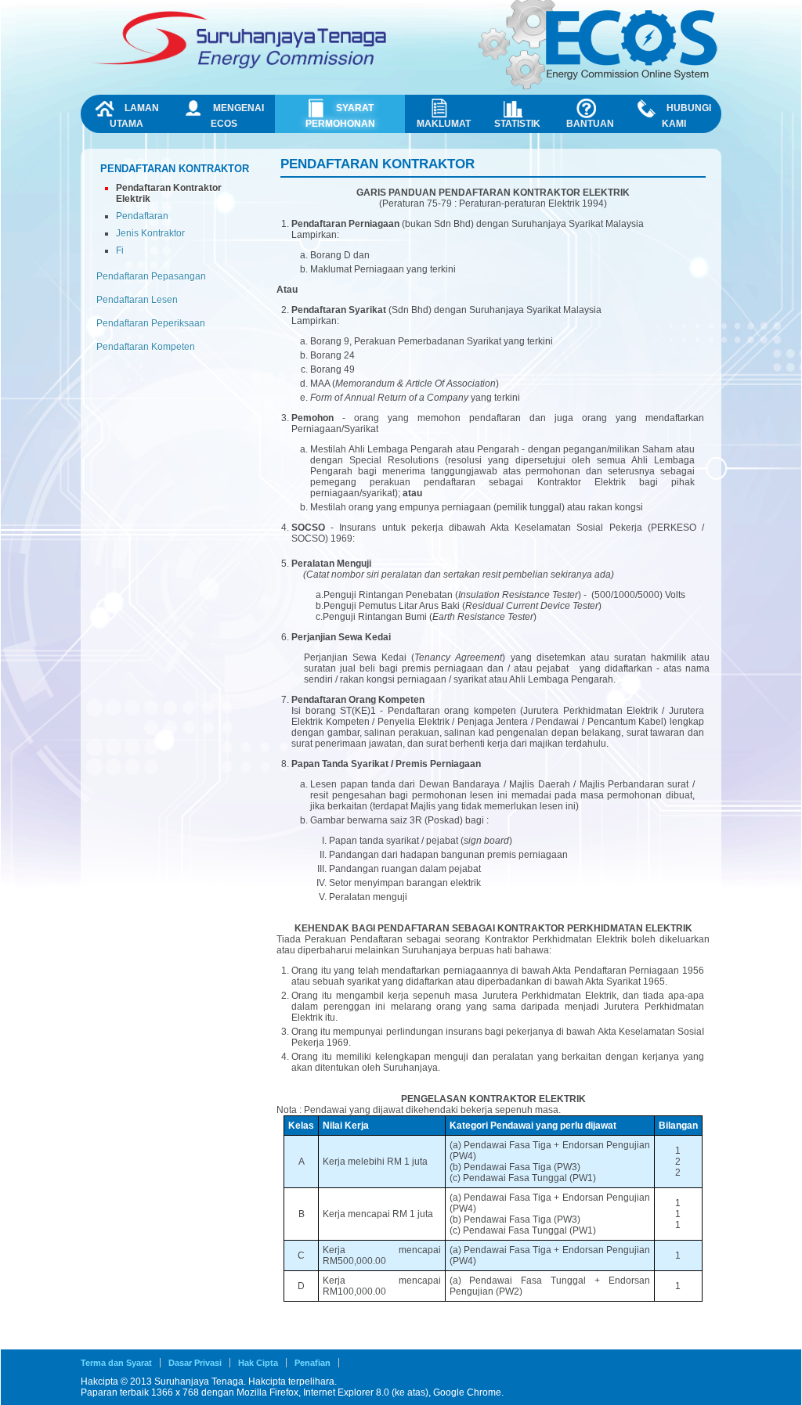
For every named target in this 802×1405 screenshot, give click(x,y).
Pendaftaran (142, 216)
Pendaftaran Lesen (137, 299)
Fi (120, 250)
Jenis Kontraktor (150, 233)
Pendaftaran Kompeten (145, 346)
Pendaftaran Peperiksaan (150, 323)
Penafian (312, 1362)
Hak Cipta (258, 1362)
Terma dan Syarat (116, 1362)
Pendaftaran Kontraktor (174, 169)
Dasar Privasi (195, 1362)
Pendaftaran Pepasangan (151, 276)
